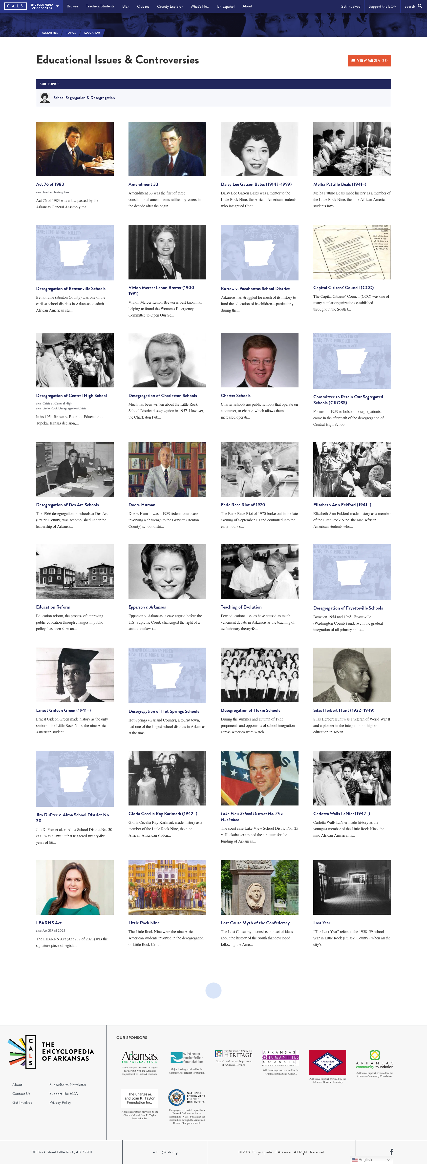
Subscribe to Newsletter (67, 1085)
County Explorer (170, 6)
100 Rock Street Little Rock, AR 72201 (61, 1152)
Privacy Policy (60, 1102)
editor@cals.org (165, 1152)
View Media (372, 60)
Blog (125, 6)
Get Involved (351, 6)
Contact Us (21, 1094)
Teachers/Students (100, 6)
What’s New (200, 6)
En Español (226, 6)
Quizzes (143, 6)
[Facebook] (391, 1152)
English (365, 1160)
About (247, 6)
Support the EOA (382, 6)
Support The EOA (63, 1094)
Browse (72, 6)
